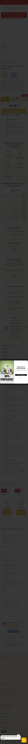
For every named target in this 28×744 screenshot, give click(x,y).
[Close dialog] (27, 361)
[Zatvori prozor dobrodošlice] (18, 735)
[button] (23, 740)
